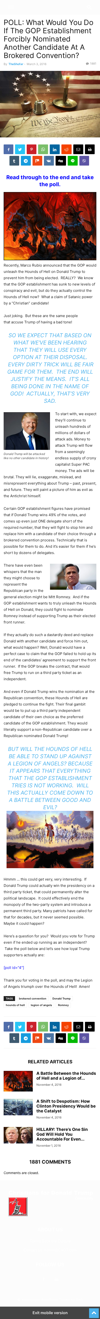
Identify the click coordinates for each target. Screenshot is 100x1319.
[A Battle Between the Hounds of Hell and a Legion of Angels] (18, 1081)
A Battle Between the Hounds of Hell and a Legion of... (66, 1076)
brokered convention (32, 998)
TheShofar (15, 64)
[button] (11, 7)
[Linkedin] (56, 1279)
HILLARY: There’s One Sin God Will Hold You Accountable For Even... (62, 1134)
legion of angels (41, 1005)
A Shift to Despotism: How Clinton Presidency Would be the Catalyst (66, 1106)
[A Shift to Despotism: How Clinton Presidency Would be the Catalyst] (18, 1107)
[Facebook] (43, 1279)
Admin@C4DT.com (60, 1250)
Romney (63, 1005)
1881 (93, 63)
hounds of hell (15, 1005)
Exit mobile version (50, 1312)
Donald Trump (61, 998)
